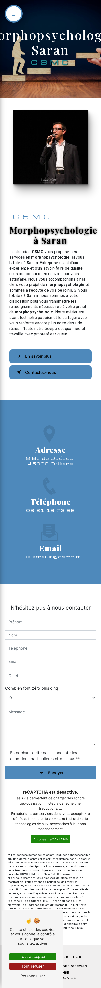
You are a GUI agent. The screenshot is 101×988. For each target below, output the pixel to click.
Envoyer (55, 772)
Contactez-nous (40, 372)
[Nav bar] (14, 14)
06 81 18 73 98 (50, 510)
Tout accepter (33, 956)
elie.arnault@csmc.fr (51, 556)
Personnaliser (32, 975)
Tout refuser (32, 966)
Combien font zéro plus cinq (31, 688)
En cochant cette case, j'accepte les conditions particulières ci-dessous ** (45, 755)
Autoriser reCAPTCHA (50, 839)
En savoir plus (38, 356)
